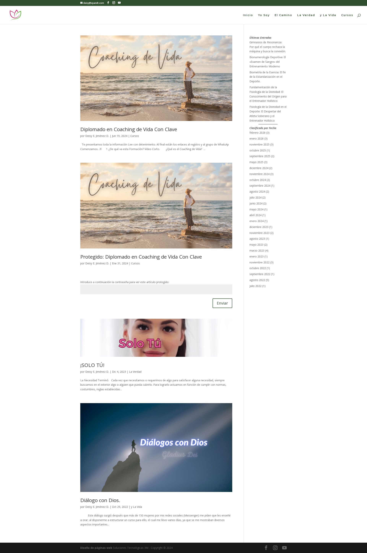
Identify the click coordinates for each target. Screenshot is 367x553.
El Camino (283, 15)
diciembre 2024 (258, 168)
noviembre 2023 (259, 233)
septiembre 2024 (259, 185)
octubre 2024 (257, 180)
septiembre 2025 (259, 156)
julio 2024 (255, 197)
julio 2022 (255, 286)
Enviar (222, 303)
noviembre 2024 (259, 174)
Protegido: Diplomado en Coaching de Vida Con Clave (141, 256)
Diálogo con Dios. (100, 500)
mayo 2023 (256, 244)
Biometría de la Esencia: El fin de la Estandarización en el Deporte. (267, 76)
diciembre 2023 (258, 227)
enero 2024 (256, 221)
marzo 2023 (256, 250)
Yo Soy (264, 15)
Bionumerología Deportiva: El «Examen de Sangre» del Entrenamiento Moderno (267, 61)
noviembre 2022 (259, 262)
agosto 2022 (257, 280)
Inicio (248, 15)
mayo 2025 (256, 162)
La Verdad (306, 15)
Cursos (347, 15)
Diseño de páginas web (96, 548)
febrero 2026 (257, 132)
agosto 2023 (257, 238)
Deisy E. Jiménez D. (97, 136)
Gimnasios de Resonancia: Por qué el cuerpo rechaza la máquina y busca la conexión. (267, 46)
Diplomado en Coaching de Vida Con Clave (128, 129)
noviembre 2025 (259, 144)
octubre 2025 (257, 150)
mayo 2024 (256, 209)
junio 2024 (255, 203)
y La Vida (328, 15)
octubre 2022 (257, 268)
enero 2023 (256, 256)
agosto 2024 (257, 191)
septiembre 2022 (259, 274)
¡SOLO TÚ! (92, 365)
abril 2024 (255, 215)
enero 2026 (256, 138)
